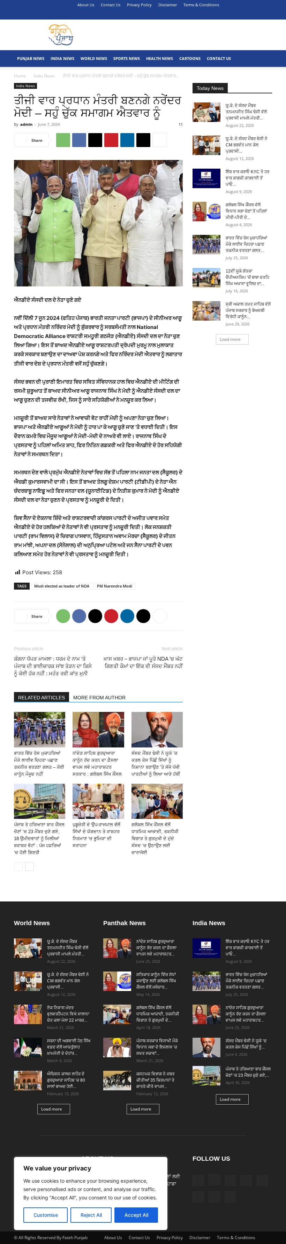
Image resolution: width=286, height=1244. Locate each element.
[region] (90, 1193)
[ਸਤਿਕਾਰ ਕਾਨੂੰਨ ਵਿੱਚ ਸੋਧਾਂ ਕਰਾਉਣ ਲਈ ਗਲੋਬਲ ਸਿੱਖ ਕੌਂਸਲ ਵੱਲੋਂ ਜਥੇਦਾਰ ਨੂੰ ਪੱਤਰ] (117, 981)
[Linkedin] (209, 15)
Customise (45, 1215)
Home (20, 76)
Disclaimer (167, 4)
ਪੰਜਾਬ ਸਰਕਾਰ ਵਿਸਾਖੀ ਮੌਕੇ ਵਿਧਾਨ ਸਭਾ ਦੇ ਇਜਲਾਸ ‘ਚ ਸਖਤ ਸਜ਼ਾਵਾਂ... (157, 1047)
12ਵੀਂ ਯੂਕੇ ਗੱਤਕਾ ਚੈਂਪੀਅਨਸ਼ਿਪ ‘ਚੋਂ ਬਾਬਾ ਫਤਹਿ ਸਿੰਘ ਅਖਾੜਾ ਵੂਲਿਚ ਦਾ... (247, 277)
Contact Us (110, 4)
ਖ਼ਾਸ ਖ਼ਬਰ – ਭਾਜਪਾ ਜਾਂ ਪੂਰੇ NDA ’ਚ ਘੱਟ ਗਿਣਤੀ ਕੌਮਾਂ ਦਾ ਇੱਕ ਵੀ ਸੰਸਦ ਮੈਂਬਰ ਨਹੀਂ (143, 662)
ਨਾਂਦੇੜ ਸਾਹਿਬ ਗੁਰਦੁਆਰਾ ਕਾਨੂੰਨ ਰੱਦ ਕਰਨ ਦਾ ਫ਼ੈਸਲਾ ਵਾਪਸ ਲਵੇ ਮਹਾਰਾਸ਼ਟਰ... (156, 948)
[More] (159, 140)
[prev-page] (18, 866)
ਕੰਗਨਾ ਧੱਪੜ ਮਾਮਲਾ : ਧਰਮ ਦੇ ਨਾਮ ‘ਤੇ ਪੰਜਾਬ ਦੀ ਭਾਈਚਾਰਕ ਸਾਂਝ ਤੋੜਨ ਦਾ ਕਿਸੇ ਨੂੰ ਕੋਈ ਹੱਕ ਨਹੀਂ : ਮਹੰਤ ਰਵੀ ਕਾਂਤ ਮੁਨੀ (53, 666)
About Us (85, 4)
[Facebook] (186, 15)
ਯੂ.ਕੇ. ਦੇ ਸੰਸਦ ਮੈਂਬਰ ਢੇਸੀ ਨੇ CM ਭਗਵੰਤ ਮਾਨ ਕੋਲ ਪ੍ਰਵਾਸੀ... (247, 145)
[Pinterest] (232, 15)
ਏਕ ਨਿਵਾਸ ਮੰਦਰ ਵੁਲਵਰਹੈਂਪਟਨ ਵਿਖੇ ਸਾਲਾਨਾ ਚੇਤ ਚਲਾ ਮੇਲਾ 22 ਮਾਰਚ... (68, 1014)
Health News (159, 58)
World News (94, 58)
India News (62, 58)
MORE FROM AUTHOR (99, 697)
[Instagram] (198, 15)
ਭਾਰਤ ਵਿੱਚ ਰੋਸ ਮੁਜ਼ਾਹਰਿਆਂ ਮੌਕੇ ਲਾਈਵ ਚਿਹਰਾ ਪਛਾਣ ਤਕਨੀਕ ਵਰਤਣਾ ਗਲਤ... (246, 244)
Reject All (91, 1215)
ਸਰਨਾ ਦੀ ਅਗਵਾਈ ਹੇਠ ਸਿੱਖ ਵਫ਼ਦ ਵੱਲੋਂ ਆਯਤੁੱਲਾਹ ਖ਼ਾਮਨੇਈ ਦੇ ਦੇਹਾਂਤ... (69, 1047)
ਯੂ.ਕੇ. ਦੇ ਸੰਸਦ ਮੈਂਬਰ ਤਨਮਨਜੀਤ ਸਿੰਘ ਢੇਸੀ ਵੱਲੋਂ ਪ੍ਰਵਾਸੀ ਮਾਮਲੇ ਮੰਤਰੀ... (246, 112)
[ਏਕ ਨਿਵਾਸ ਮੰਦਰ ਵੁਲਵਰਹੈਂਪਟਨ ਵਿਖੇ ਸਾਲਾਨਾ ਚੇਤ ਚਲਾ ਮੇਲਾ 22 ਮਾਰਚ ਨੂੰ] (28, 1014)
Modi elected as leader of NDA (61, 586)
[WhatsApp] (63, 140)
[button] (176, 14)
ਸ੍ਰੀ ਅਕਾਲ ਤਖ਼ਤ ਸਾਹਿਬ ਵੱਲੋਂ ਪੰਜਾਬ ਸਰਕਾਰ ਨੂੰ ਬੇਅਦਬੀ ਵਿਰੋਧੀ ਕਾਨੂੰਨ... (248, 310)
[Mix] (221, 15)
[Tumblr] (244, 15)
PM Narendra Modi (114, 586)
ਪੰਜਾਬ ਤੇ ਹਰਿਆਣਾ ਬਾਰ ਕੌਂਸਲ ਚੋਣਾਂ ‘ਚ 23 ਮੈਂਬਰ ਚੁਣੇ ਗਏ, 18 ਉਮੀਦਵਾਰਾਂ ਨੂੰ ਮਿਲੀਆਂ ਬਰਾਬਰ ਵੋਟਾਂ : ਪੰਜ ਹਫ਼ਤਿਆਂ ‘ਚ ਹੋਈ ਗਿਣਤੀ (39, 838)
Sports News (126, 58)
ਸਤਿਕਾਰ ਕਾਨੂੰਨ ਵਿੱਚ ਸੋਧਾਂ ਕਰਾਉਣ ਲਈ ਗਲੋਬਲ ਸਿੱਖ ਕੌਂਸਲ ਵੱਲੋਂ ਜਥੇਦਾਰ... (156, 981)
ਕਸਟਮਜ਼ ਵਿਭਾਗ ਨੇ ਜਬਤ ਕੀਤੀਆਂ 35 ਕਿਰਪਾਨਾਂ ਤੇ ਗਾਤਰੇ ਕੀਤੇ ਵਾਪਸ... (155, 1080)
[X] (255, 15)
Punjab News (30, 58)
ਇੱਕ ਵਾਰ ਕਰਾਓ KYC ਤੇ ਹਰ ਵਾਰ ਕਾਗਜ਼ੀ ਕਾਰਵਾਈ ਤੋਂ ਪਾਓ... (247, 178)
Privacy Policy (139, 4)
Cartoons (190, 58)
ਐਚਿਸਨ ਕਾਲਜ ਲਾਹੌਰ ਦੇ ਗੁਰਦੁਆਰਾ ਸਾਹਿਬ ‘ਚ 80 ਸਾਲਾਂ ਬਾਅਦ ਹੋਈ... (66, 1080)
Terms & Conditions (201, 4)
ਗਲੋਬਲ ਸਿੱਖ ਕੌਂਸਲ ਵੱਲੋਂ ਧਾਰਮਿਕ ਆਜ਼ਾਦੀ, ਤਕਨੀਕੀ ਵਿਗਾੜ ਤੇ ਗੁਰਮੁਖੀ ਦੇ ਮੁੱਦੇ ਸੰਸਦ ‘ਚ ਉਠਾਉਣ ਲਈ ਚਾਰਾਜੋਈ (155, 838)
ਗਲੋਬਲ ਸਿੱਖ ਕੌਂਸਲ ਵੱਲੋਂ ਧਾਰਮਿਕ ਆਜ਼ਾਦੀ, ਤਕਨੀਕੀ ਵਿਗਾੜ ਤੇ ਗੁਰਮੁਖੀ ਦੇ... (157, 1014)
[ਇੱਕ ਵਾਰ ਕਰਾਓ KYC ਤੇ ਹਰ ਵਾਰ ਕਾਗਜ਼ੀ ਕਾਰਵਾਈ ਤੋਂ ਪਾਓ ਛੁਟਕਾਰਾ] (206, 178)
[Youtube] (267, 15)
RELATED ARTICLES (41, 697)
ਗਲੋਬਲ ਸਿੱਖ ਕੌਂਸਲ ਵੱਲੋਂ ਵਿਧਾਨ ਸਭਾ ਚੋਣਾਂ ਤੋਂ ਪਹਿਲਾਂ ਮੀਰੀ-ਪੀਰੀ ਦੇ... (246, 211)
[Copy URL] (143, 140)
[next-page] (29, 866)
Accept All (136, 1215)
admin (26, 124)
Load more (230, 339)
